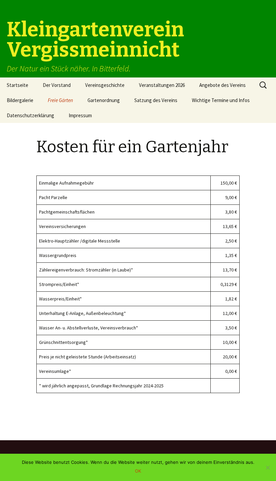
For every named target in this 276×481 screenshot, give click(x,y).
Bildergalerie (20, 100)
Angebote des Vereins (222, 85)
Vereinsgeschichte (105, 85)
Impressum (80, 115)
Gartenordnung (104, 100)
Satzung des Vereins (155, 100)
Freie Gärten (60, 100)
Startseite (17, 85)
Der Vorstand (57, 85)
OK (138, 471)
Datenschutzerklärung (30, 115)
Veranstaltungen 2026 (162, 85)
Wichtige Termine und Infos (221, 100)
